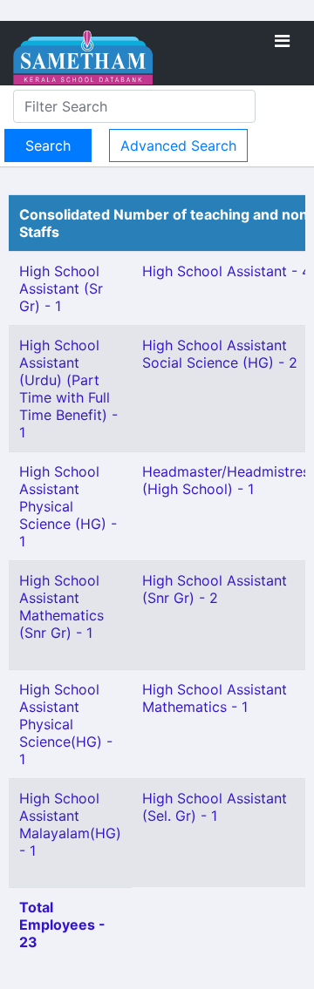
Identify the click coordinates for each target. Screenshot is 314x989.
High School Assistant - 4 (226, 271)
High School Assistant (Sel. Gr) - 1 (214, 806)
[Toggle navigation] (282, 41)
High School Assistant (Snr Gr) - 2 (214, 589)
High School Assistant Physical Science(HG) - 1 (66, 724)
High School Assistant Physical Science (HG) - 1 (68, 506)
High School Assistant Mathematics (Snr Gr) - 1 (61, 606)
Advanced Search (178, 145)
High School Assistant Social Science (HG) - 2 (219, 353)
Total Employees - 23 (62, 924)
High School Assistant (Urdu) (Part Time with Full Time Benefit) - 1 (68, 388)
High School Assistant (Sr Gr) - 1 (61, 288)
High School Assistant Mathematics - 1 (214, 698)
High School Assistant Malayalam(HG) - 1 (70, 824)
